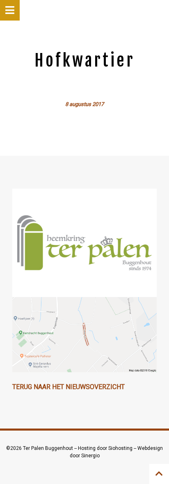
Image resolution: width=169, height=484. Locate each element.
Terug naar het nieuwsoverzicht (68, 387)
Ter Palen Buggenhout (48, 448)
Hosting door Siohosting (106, 448)
